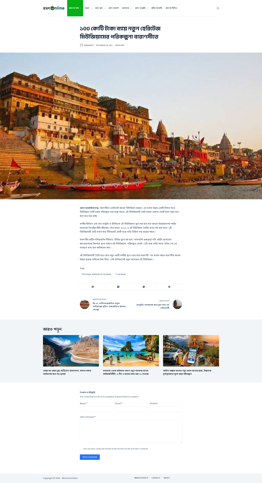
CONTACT (156, 478)
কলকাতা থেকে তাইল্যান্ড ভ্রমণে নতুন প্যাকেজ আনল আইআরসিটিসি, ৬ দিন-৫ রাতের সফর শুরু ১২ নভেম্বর (125, 372)
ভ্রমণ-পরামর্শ (114, 8)
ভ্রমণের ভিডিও (171, 8)
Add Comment (88, 417)
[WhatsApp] (144, 286)
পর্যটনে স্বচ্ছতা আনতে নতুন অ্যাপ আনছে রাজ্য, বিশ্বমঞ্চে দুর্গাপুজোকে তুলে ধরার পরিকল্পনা (187, 372)
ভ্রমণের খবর (74, 8)
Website (154, 403)
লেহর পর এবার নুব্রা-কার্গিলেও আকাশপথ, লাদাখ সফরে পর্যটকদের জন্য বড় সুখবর (67, 372)
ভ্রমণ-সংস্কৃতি (140, 8)
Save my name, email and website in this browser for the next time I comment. (115, 448)
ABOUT (167, 478)
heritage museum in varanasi (96, 274)
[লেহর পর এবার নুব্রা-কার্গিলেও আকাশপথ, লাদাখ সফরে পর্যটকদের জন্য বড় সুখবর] (71, 351)
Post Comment (90, 457)
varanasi (121, 274)
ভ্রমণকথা (125, 8)
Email (118, 403)
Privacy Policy (141, 478)
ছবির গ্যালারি (156, 8)
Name (83, 403)
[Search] (218, 8)
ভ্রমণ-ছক (99, 8)
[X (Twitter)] (118, 286)
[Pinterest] (169, 286)
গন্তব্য (87, 8)
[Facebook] (92, 286)
